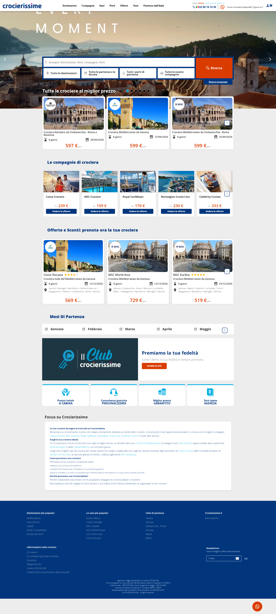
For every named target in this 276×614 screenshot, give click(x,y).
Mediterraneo (33, 518)
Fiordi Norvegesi (58, 447)
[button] (245, 7)
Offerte (124, 5)
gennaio (57, 329)
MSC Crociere (73, 435)
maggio (205, 329)
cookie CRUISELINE (36, 568)
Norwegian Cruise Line (109, 435)
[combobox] (120, 62)
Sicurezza (31, 560)
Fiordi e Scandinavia (36, 530)
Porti (112, 5)
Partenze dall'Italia (153, 5)
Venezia (149, 530)
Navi (102, 5)
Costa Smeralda (94, 522)
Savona (149, 518)
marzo (130, 329)
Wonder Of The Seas (60, 454)
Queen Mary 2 (93, 518)
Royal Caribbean (88, 435)
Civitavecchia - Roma (156, 526)
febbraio (95, 329)
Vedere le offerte (61, 211)
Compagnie (88, 5)
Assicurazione (212, 518)
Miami (149, 538)
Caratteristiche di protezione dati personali (48, 572)
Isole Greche (185, 443)
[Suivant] (227, 123)
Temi (135, 5)
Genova (149, 522)
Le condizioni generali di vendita (42, 556)
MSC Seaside (92, 526)
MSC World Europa (95, 530)
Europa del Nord (35, 534)
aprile (167, 329)
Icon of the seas (94, 534)
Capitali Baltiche (82, 447)
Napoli (149, 534)
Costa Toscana (185, 450)
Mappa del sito (34, 564)
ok (246, 558)
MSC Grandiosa (128, 454)
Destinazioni (70, 5)
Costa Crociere (57, 435)
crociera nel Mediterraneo (148, 443)
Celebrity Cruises (129, 435)
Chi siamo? (32, 552)
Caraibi (30, 526)
